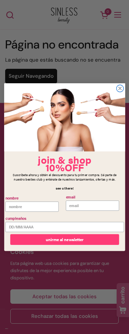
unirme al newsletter (64, 239)
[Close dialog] (119, 88)
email (70, 196)
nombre (11, 197)
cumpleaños (15, 218)
